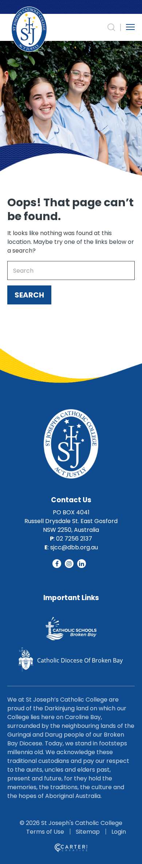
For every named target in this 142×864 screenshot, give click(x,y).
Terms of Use (45, 831)
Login (118, 831)
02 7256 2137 (74, 538)
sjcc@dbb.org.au (74, 547)
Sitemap (88, 831)
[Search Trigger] (111, 27)
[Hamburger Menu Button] (130, 27)
